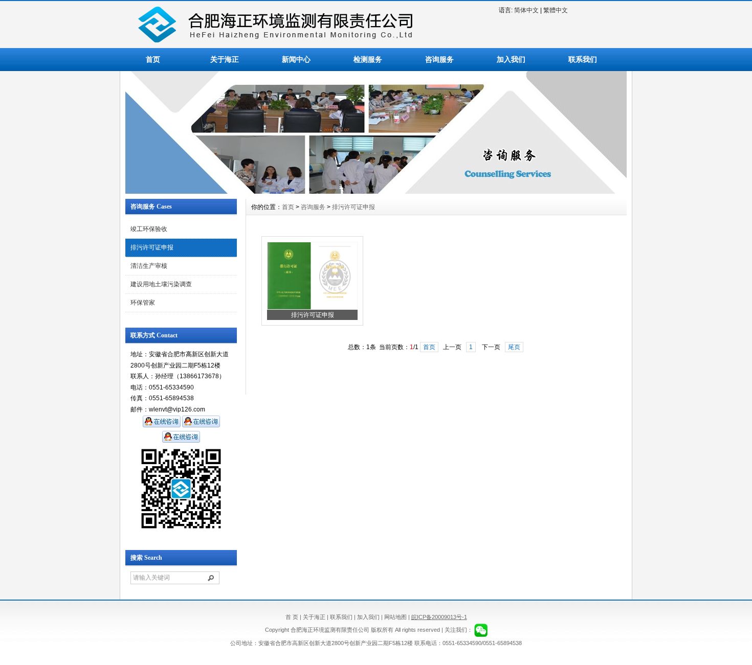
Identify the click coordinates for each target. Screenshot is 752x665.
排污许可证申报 (151, 247)
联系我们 (582, 59)
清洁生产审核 (148, 265)
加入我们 (511, 59)
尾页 (514, 347)
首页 (153, 59)
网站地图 (395, 617)
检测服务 (367, 59)
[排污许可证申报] (312, 307)
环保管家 (142, 302)
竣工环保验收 (148, 229)
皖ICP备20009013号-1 (439, 617)
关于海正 (224, 59)
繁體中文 (555, 10)
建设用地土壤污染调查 (161, 284)
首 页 (291, 617)
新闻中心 (296, 59)
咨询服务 (439, 59)
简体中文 (526, 10)
